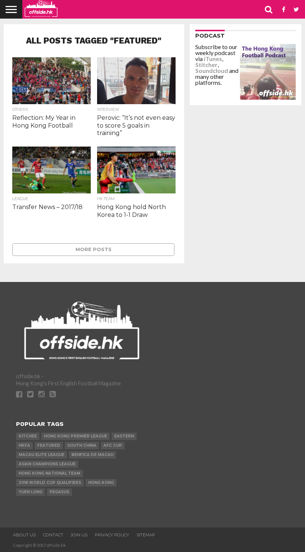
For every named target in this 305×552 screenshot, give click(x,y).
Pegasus (59, 492)
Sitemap (146, 534)
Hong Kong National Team (49, 473)
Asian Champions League (47, 464)
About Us (24, 534)
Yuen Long (30, 492)
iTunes (213, 58)
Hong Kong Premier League (75, 436)
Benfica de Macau (92, 454)
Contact (53, 534)
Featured (48, 445)
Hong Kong (101, 482)
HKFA (24, 445)
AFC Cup (112, 445)
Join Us (79, 534)
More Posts (94, 249)
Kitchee (28, 436)
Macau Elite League (41, 454)
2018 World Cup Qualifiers (50, 482)
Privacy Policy (112, 534)
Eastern (124, 436)
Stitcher (206, 64)
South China (81, 445)
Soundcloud (211, 70)
